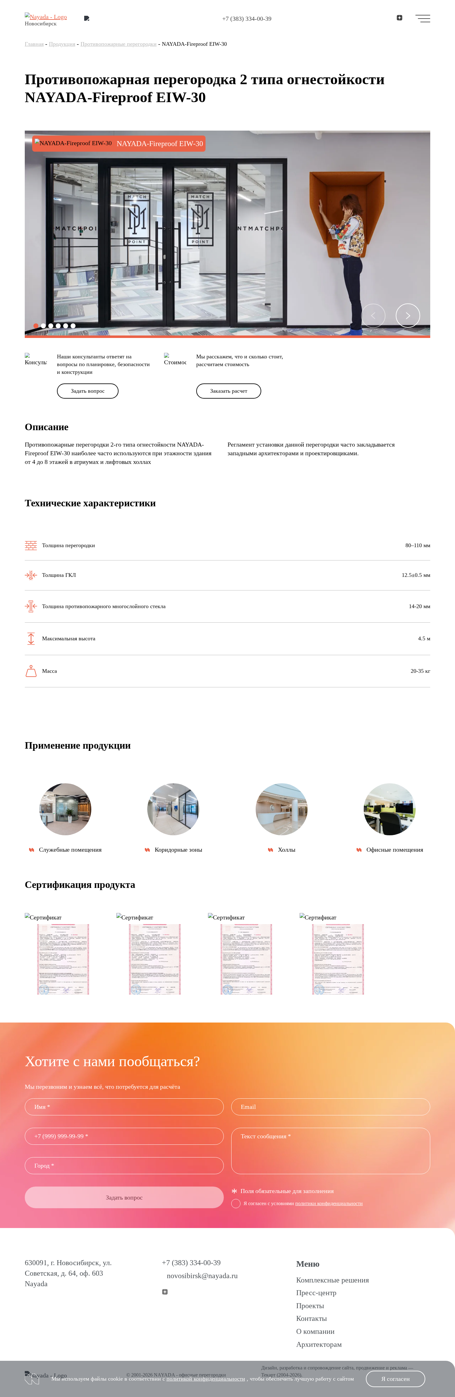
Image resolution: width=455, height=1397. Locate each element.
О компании (315, 1331)
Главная (34, 44)
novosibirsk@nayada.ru (202, 1276)
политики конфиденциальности (329, 1203)
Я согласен (395, 1378)
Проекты (310, 1306)
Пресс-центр (316, 1293)
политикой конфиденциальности (206, 1379)
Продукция (62, 44)
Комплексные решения (332, 1280)
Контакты (311, 1318)
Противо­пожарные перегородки (118, 44)
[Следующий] (408, 315)
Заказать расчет (228, 391)
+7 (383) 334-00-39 (246, 18)
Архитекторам (319, 1344)
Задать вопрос (88, 391)
